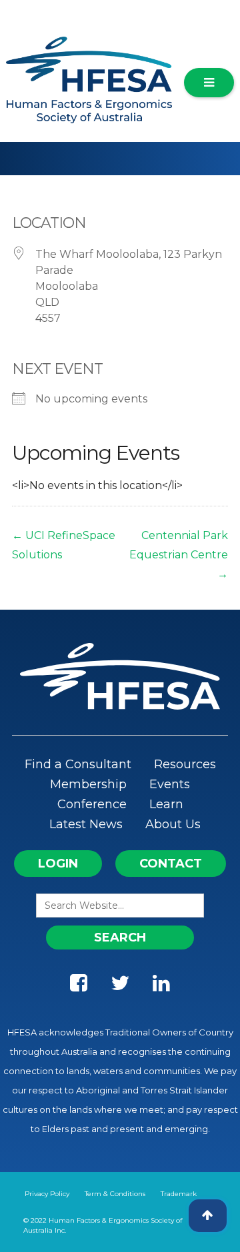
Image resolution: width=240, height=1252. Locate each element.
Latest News (86, 824)
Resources (185, 764)
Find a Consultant (78, 764)
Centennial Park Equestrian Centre (178, 554)
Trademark (179, 1193)
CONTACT (170, 863)
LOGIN (58, 863)
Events (169, 784)
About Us (173, 824)
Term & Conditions (115, 1193)
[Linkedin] (161, 986)
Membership (88, 784)
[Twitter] (120, 986)
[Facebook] (78, 986)
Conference (92, 804)
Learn (166, 804)
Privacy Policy (47, 1193)
